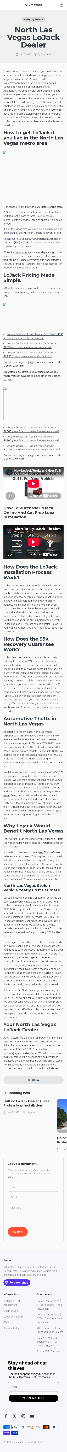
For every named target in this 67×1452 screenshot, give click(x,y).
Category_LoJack (33, 19)
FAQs (6, 1322)
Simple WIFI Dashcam (49, 1351)
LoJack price (22, 252)
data (29, 731)
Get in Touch (10, 1310)
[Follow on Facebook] (5, 1416)
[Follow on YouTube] (32, 1416)
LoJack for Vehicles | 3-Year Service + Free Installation (49, 1304)
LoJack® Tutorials (13, 1316)
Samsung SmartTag (25, 814)
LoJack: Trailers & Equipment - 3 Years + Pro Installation (49, 1341)
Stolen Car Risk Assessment (11, 1302)
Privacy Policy (24, 1173)
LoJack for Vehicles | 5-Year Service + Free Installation (49, 1318)
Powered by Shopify (34, 1442)
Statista (23, 852)
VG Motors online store (50, 206)
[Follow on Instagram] (23, 1416)
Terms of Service (44, 1173)
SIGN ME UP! (33, 1398)
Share (36, 1080)
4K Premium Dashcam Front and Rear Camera (50, 1330)
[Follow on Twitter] (14, 1416)
